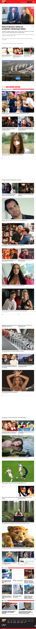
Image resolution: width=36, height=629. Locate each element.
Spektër (18, 622)
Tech (24, 622)
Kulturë (9, 622)
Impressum (3, 625)
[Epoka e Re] (4, 2)
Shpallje (22, 622)
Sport (11, 622)
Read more (18, 78)
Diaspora (14, 622)
